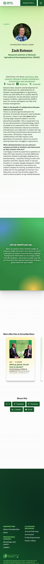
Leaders (6, 547)
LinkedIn (17, 409)
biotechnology (14, 81)
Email (30, 409)
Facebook (20, 404)
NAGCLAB (23, 84)
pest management (28, 81)
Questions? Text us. (28, 3)
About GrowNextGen (11, 529)
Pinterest (34, 404)
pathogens (17, 79)
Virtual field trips (32, 531)
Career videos (30, 541)
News (5, 532)
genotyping (29, 77)
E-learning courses (32, 537)
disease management (30, 79)
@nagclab (36, 84)
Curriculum (29, 534)
